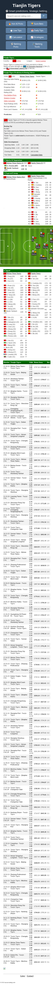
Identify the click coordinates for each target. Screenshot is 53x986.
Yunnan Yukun (15, 478)
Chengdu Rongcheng (18, 701)
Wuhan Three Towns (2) (15, 163)
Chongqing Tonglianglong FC (16, 410)
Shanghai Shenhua (17, 397)
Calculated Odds (36, 155)
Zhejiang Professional (18, 447)
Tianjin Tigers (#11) (38, 176)
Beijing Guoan (15, 465)
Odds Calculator (9, 101)
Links (23, 976)
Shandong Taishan (17, 379)
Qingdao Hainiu (15, 391)
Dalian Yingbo (15, 676)
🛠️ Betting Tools (37, 45)
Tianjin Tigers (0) (37, 163)
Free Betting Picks (10, 95)
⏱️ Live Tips (15, 30)
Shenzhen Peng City (17, 503)
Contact (30, 976)
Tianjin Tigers (36, 273)
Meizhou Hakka (15, 602)
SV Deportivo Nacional (34, 66)
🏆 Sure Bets (37, 23)
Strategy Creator (9, 98)
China (19, 61)
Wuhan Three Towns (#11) (16, 177)
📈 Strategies (37, 37)
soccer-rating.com (10, 982)
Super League (41, 61)
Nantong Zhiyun (16, 812)
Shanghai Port (15, 428)
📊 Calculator (15, 37)
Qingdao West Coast (17, 453)
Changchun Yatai (16, 529)
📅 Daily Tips (37, 30)
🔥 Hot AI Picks (15, 23)
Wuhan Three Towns (14, 273)
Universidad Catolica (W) (18, 68)
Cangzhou (14, 734)
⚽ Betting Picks (16, 45)
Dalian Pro (14, 955)
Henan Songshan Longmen (18, 435)
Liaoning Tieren (15, 496)
